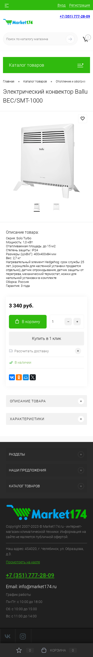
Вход (61, 5)
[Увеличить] (46, 161)
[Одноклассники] (19, 377)
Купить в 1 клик (46, 338)
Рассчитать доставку (31, 351)
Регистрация (79, 5)
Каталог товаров (26, 65)
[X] (33, 377)
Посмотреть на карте (23, 562)
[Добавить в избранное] (82, 118)
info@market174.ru (38, 586)
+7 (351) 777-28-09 (75, 16)
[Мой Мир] (26, 377)
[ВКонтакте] (12, 377)
